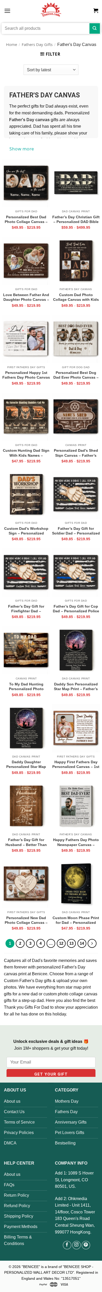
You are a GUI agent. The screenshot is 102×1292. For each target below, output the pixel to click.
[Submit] (94, 28)
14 (82, 943)
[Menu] (7, 10)
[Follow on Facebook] (67, 1245)
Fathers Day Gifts (37, 44)
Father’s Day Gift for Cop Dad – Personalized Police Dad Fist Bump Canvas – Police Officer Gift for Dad (76, 608)
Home (11, 44)
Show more (21, 149)
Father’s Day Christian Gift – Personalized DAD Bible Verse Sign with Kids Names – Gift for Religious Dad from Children (76, 219)
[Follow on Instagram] (76, 1245)
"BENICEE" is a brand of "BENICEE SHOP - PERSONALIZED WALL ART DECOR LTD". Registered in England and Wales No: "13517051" (51, 1273)
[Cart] (95, 10)
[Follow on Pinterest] (86, 1245)
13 (71, 943)
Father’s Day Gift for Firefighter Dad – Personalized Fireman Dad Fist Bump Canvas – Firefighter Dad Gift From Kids (26, 608)
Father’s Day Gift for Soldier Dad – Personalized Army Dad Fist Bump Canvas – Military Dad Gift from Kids (76, 530)
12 (61, 943)
